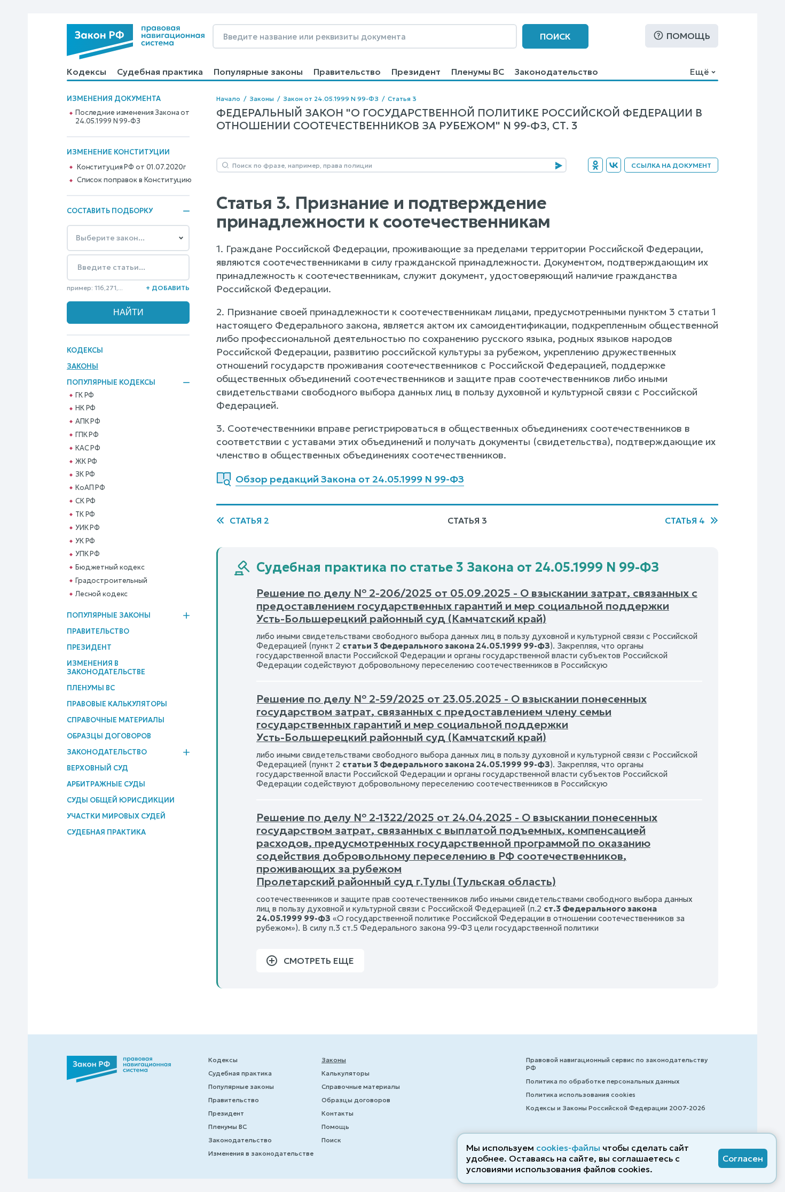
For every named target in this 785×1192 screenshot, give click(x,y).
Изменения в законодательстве (106, 667)
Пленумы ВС (477, 71)
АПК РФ (87, 421)
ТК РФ (85, 514)
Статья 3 (402, 99)
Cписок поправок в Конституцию (134, 180)
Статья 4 (685, 520)
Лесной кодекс (101, 594)
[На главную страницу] (136, 41)
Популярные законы (258, 71)
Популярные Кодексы (111, 382)
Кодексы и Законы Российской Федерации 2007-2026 (615, 1108)
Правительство (347, 71)
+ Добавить (168, 288)
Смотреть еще (319, 960)
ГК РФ (84, 395)
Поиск (555, 36)
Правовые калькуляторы (117, 703)
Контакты (337, 1113)
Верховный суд (97, 768)
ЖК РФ (86, 461)
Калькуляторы (345, 1073)
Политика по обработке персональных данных (602, 1081)
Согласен (743, 1158)
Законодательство (556, 71)
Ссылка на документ (671, 165)
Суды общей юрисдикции (121, 800)
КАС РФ (87, 448)
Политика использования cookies (580, 1094)
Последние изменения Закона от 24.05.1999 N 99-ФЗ (132, 117)
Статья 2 (249, 520)
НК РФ (85, 408)
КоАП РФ (90, 488)
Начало (228, 99)
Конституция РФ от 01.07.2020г (131, 167)
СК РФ (85, 501)
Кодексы (86, 71)
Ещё (699, 71)
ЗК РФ (85, 474)
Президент (416, 71)
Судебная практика (160, 71)
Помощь (688, 35)
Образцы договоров (109, 736)
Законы (82, 366)
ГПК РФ (87, 435)
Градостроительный (111, 580)
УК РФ (85, 541)
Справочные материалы (115, 719)
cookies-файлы (568, 1147)
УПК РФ (87, 554)
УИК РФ (87, 528)
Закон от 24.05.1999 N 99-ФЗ (331, 99)
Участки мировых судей (116, 816)
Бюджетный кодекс (110, 567)
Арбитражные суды (106, 784)
